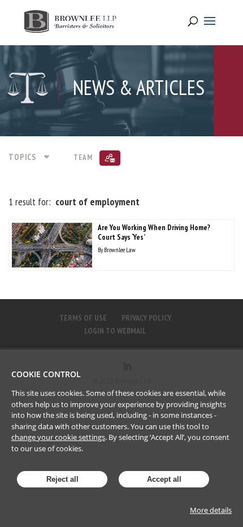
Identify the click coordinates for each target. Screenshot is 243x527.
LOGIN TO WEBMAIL (115, 331)
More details (211, 510)
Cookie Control (46, 374)
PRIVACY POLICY (146, 318)
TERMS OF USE (83, 318)
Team (82, 157)
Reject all (62, 479)
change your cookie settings (58, 437)
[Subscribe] (109, 158)
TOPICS (22, 157)
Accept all (164, 479)
